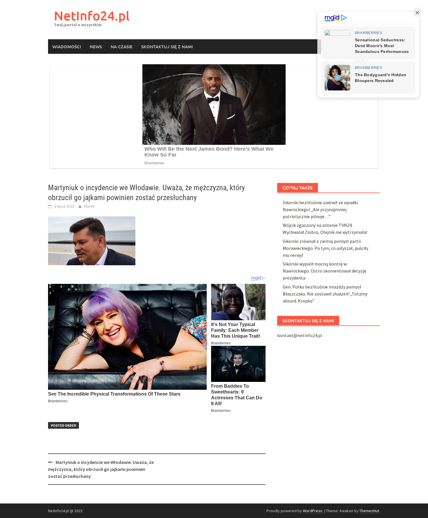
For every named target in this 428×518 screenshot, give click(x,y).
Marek (89, 206)
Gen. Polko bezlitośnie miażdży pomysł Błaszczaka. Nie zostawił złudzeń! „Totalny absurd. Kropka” (325, 294)
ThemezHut (369, 510)
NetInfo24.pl (92, 16)
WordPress (312, 510)
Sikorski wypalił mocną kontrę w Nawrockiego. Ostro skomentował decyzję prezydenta (324, 271)
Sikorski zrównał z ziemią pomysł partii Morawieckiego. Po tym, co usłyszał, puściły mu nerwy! (325, 248)
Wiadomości (66, 46)
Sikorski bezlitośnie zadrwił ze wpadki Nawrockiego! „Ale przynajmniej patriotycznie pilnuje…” (320, 209)
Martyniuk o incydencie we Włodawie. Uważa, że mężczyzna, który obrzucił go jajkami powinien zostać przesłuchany (101, 469)
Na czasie (121, 46)
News (96, 46)
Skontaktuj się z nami (167, 46)
